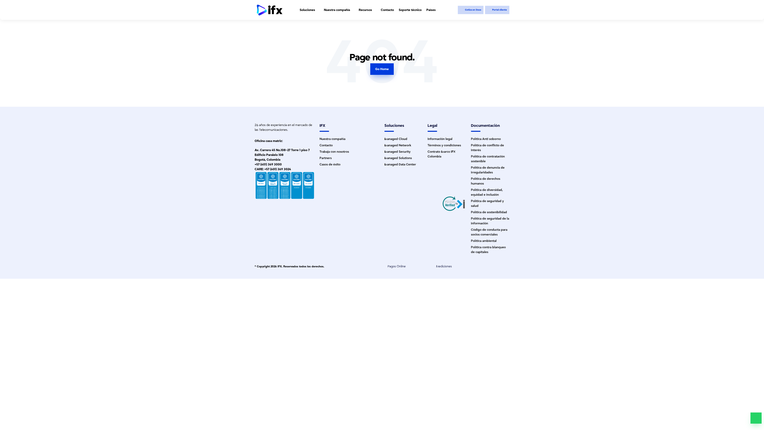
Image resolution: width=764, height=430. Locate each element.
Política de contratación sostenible (488, 159)
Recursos (365, 10)
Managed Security (397, 151)
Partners (326, 158)
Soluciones (307, 10)
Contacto (387, 10)
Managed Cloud (395, 139)
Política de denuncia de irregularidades (488, 170)
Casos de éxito (330, 164)
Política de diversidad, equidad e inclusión (487, 192)
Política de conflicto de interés (487, 148)
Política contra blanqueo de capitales (488, 249)
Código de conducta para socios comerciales (489, 232)
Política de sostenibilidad (489, 212)
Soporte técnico (410, 10)
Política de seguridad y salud (487, 203)
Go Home (382, 69)
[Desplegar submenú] (317, 10)
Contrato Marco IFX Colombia (441, 154)
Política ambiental (484, 241)
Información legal (440, 139)
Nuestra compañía (337, 10)
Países (431, 10)
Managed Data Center (400, 164)
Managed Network (397, 145)
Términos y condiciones (444, 145)
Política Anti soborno (486, 139)
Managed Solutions (398, 158)
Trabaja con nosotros (334, 151)
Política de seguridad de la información (490, 221)
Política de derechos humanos (485, 181)
